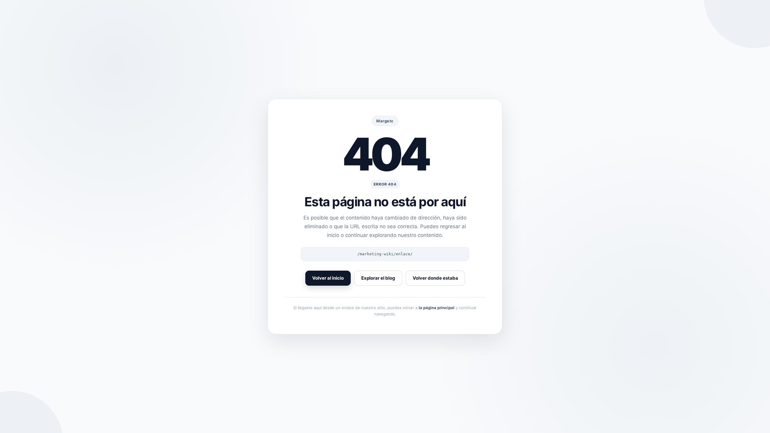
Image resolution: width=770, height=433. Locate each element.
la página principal (436, 307)
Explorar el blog (378, 278)
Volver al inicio (328, 278)
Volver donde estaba (435, 278)
